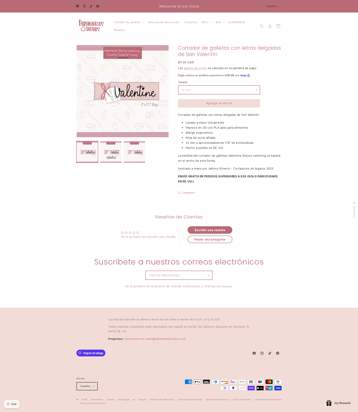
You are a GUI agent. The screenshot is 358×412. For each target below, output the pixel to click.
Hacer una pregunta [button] (209, 239)
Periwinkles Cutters (102, 399)
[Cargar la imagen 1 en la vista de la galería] (87, 152)
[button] (129, 22)
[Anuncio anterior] (139, 6)
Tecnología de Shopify (132, 399)
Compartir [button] (188, 192)
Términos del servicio (217, 399)
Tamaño (182, 82)
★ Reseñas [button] (354, 209)
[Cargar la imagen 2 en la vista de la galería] (111, 152)
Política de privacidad (190, 399)
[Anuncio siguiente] (219, 6)
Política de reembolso (162, 399)
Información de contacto (268, 399)
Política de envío (242, 399)
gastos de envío (195, 68)
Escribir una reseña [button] (210, 230)
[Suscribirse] (208, 275)
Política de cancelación (92, 403)
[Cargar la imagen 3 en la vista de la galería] (134, 152)
